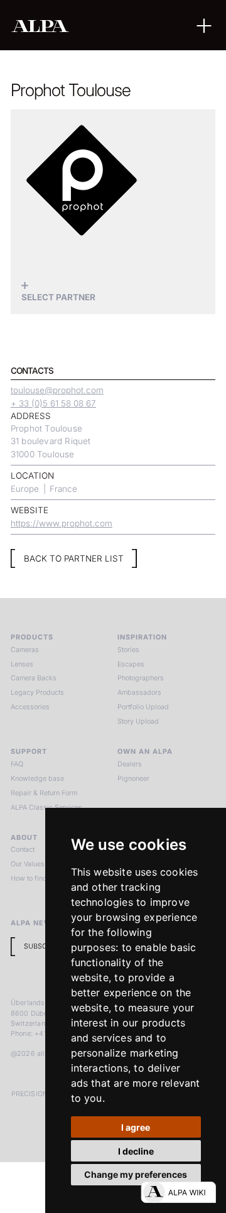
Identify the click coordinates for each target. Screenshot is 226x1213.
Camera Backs (33, 678)
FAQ (17, 764)
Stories (128, 650)
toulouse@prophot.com (57, 390)
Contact (23, 850)
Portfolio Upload (143, 707)
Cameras (25, 650)
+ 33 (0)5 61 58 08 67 (53, 403)
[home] (76, 25)
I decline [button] (136, 1151)
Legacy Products (37, 692)
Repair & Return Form (44, 793)
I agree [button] (135, 1127)
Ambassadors (139, 692)
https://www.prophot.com (61, 523)
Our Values (28, 864)
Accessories (30, 707)
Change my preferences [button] (135, 1174)
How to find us (33, 878)
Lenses (22, 664)
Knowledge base (37, 779)
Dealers (129, 764)
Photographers (140, 678)
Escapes (130, 664)
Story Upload (138, 721)
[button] (204, 25)
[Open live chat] (178, 1192)
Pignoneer (133, 779)
